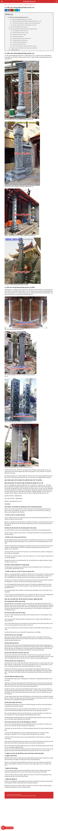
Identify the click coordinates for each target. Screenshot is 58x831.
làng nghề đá (12, 485)
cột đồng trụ (13, 571)
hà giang (34, 491)
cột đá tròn (13, 515)
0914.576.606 (33, 795)
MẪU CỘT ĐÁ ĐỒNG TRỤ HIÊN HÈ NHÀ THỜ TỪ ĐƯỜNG (26, 480)
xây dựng (38, 509)
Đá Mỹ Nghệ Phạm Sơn (29, 1)
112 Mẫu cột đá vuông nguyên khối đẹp (15, 537)
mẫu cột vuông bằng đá (12, 55)
